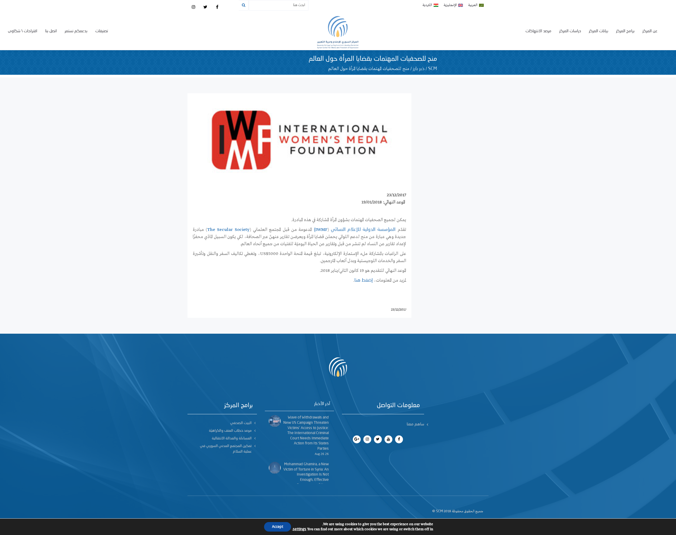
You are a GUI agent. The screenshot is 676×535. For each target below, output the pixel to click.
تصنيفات (101, 31)
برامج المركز (625, 31)
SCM (432, 68)
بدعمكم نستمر (76, 31)
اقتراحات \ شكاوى (22, 31)
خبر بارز (419, 68)
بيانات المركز (598, 31)
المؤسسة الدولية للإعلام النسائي (363, 229)
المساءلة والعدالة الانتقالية (232, 438)
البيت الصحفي (241, 423)
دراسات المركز (570, 31)
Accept (277, 527)
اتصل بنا (51, 31)
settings (299, 529)
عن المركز (650, 31)
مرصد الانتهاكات (538, 31)
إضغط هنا (363, 280)
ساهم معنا (415, 424)
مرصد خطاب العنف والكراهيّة (230, 430)
